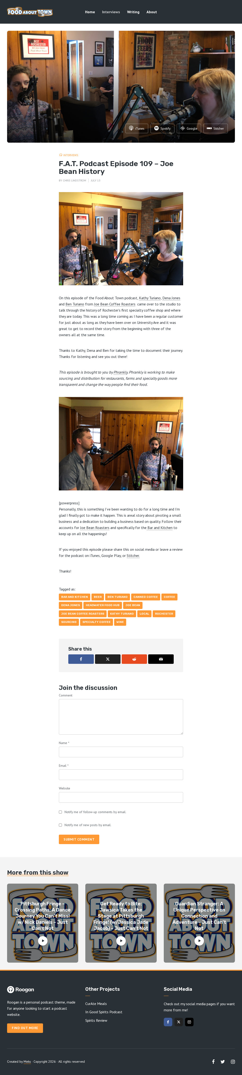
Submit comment (79, 839)
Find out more (25, 1028)
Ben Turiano (74, 304)
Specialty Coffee (96, 622)
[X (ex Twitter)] (178, 1022)
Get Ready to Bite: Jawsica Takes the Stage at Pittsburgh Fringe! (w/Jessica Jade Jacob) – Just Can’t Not (120, 916)
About (152, 11)
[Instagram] (189, 1022)
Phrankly (120, 372)
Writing (133, 11)
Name (64, 743)
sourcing (69, 622)
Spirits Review (96, 1020)
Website (64, 788)
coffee (169, 597)
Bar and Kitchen (160, 527)
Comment (65, 695)
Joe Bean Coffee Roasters (114, 304)
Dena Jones (171, 297)
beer (98, 597)
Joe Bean (132, 605)
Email (64, 765)
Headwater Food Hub (103, 605)
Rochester (164, 613)
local (144, 613)
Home (90, 11)
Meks (27, 1061)
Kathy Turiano (150, 297)
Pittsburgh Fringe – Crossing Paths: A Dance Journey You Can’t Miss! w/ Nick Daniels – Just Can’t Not (43, 916)
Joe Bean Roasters (94, 527)
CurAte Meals (96, 1003)
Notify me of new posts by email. (88, 825)
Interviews (111, 11)
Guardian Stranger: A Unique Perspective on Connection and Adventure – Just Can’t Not (199, 916)
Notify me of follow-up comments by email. (95, 812)
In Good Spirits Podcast (103, 1011)
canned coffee (146, 597)
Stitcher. (133, 555)
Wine (120, 622)
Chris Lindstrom (74, 180)
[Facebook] (168, 1022)
